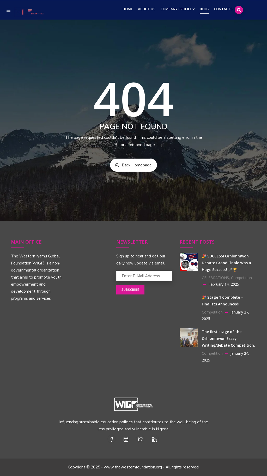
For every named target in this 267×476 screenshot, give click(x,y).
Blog (204, 9)
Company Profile (176, 9)
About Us (146, 9)
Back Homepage (137, 165)
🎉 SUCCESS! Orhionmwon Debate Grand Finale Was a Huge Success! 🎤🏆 (226, 263)
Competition (241, 277)
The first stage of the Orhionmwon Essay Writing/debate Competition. (228, 338)
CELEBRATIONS (215, 277)
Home (128, 9)
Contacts (223, 9)
